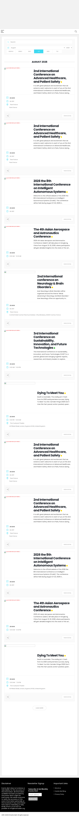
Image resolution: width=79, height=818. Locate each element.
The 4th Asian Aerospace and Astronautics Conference (52, 233)
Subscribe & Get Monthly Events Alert (38, 790)
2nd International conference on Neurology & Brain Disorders (50, 281)
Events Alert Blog (60, 791)
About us (58, 788)
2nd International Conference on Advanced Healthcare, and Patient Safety (50, 76)
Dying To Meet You (50, 393)
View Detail (67, 116)
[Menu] (2, 31)
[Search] (75, 31)
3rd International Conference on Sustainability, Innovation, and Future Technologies (50, 340)
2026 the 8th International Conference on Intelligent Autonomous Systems (52, 186)
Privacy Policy (59, 794)
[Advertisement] (39, 14)
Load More (39, 708)
